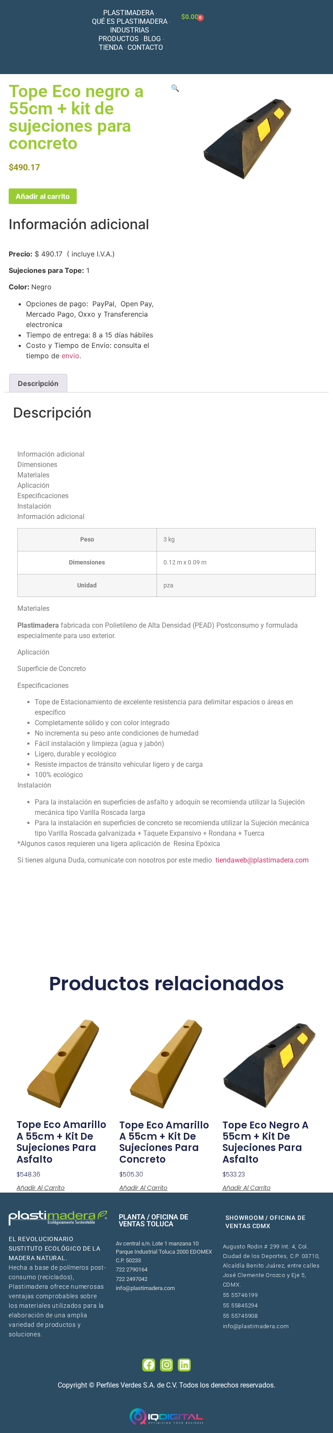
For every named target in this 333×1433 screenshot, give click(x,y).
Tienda (111, 47)
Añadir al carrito (43, 196)
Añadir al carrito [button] (40, 1188)
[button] (175, 88)
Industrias (129, 30)
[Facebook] (148, 1364)
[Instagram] (166, 1364)
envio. (71, 355)
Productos (118, 39)
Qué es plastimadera (129, 21)
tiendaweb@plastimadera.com (262, 860)
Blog (152, 39)
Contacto (145, 47)
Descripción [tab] (38, 383)
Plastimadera (128, 13)
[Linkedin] (184, 1364)
